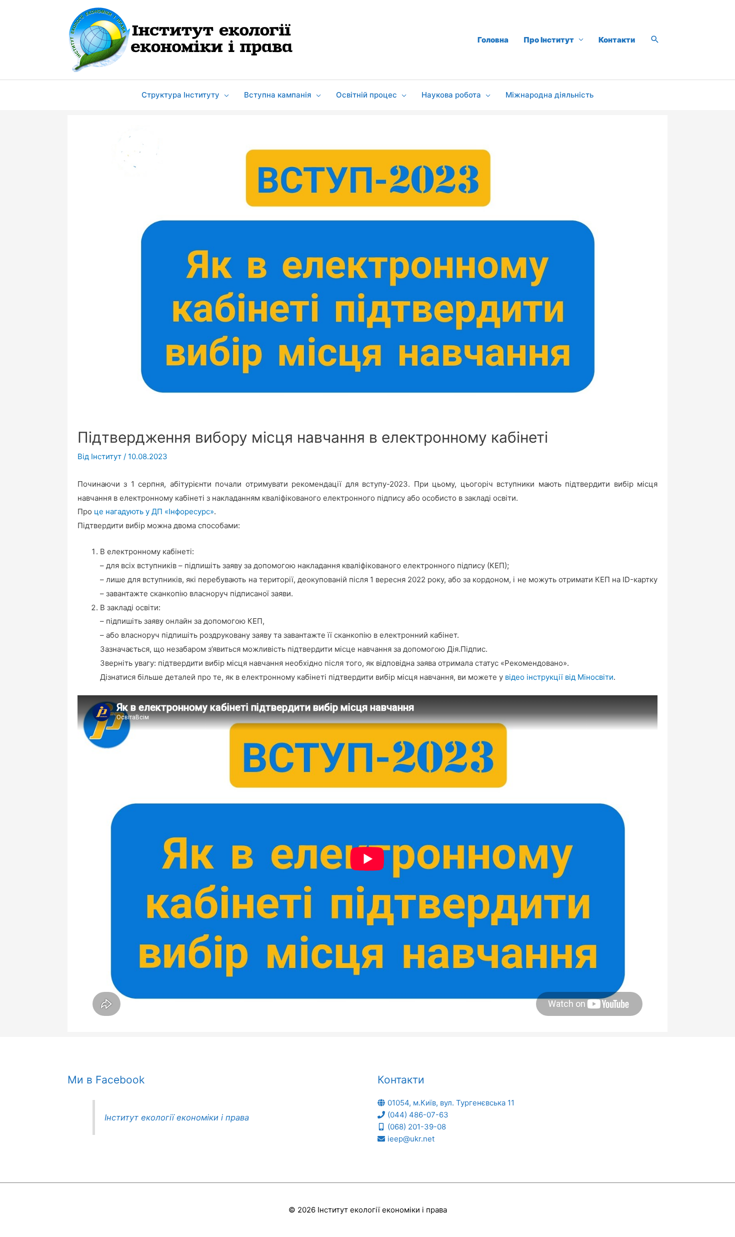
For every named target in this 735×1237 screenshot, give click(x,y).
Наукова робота (451, 95)
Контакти (616, 40)
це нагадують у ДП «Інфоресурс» (154, 511)
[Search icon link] (655, 40)
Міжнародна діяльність (550, 95)
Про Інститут (549, 40)
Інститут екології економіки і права (176, 1117)
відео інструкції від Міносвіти (559, 677)
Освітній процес (366, 95)
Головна (493, 40)
